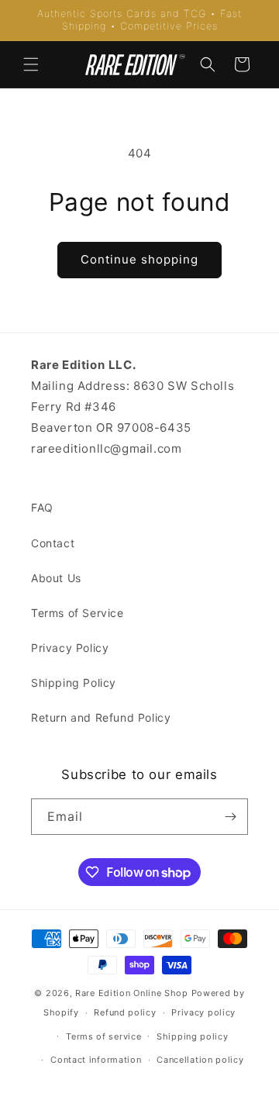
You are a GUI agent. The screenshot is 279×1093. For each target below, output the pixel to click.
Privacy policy (203, 1012)
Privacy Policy (69, 647)
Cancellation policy (200, 1059)
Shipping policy (193, 1036)
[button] (31, 64)
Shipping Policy (73, 682)
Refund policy (125, 1012)
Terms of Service (77, 612)
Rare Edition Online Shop (131, 993)
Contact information (95, 1059)
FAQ (42, 507)
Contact (52, 543)
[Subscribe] (230, 816)
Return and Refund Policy (100, 717)
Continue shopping (139, 259)
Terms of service (103, 1036)
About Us (56, 577)
